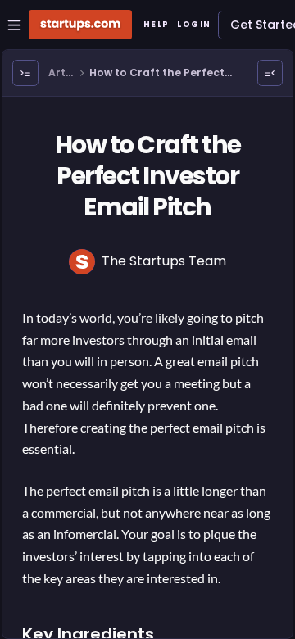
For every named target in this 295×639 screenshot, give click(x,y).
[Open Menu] (25, 73)
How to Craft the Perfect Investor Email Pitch (157, 73)
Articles (61, 73)
